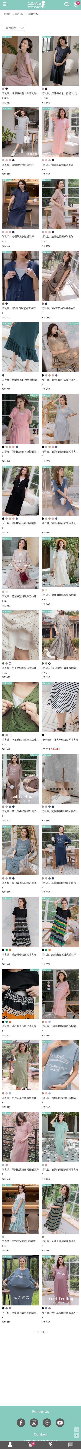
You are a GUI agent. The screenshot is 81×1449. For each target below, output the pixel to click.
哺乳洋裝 (33, 14)
